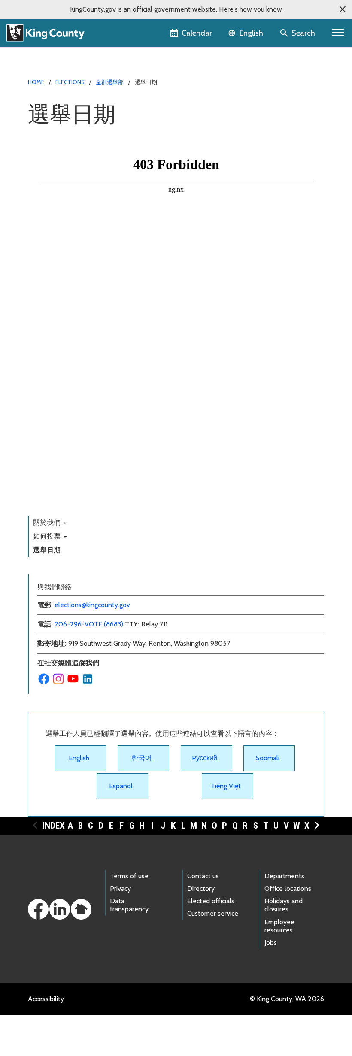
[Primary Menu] (338, 33)
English (79, 758)
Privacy (120, 888)
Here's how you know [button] (250, 9)
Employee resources (279, 926)
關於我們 (50, 522)
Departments (284, 876)
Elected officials (210, 901)
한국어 (141, 758)
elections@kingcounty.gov (92, 605)
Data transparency (129, 905)
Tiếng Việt (226, 786)
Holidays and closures (283, 905)
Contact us (203, 876)
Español (121, 786)
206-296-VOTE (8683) (89, 624)
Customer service (212, 913)
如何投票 (50, 536)
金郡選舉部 (110, 82)
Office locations (287, 888)
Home (36, 82)
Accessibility (46, 999)
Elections (70, 82)
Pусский (204, 758)
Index (53, 825)
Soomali (267, 758)
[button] (342, 9)
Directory (201, 888)
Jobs (270, 942)
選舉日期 (47, 550)
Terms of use (129, 876)
